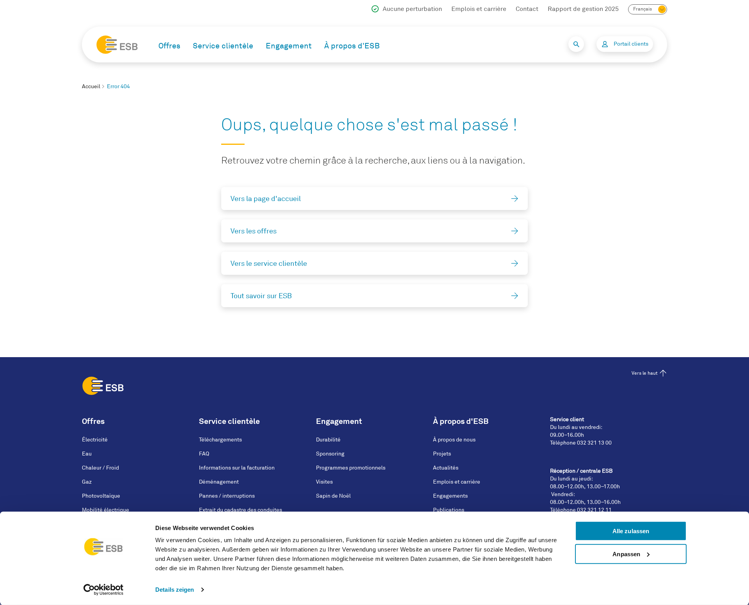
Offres (169, 46)
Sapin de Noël (333, 496)
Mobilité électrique (105, 510)
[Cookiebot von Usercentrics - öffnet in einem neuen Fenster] (103, 590)
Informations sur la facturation (237, 467)
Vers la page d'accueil (266, 198)
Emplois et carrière (478, 9)
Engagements (450, 496)
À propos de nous (454, 439)
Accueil (91, 86)
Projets (442, 453)
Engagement (289, 46)
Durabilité (328, 439)
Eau (87, 453)
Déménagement (219, 482)
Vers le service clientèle (269, 263)
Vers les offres (254, 231)
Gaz (87, 482)
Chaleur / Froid (100, 467)
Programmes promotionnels (350, 467)
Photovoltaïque (101, 496)
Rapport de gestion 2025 (583, 9)
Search (576, 44)
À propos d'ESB (352, 46)
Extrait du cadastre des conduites (240, 510)
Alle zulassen (630, 531)
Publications (448, 510)
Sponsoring (330, 453)
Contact (527, 9)
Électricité (95, 439)
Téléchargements (220, 439)
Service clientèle (223, 46)
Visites (324, 482)
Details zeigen (174, 589)
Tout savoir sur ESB (261, 296)
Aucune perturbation (412, 9)
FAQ (204, 453)
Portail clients (631, 44)
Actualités (445, 467)
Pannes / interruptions (227, 496)
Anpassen (626, 554)
